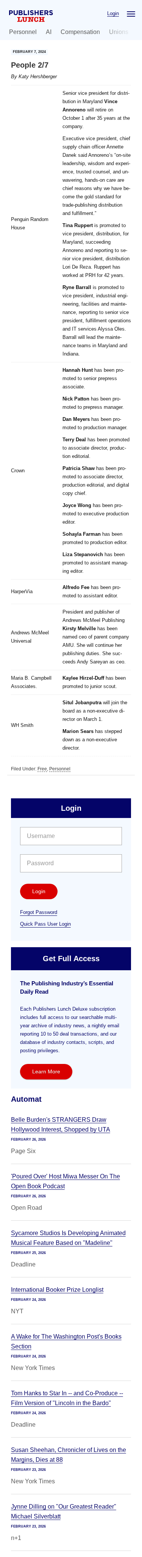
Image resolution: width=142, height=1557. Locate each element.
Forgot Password (38, 912)
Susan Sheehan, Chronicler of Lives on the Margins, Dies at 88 (68, 1455)
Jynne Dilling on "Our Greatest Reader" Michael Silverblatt (63, 1511)
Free (42, 769)
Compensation (80, 32)
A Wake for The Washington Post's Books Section (66, 1341)
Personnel (23, 32)
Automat (26, 1099)
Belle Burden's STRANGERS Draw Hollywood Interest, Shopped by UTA (60, 1124)
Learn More (46, 1071)
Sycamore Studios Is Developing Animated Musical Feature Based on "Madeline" (68, 1238)
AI (48, 32)
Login (113, 13)
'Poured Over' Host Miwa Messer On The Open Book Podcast (65, 1181)
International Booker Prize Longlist (57, 1289)
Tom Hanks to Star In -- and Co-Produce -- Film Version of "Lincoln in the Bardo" (67, 1398)
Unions (118, 32)
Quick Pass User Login (45, 924)
